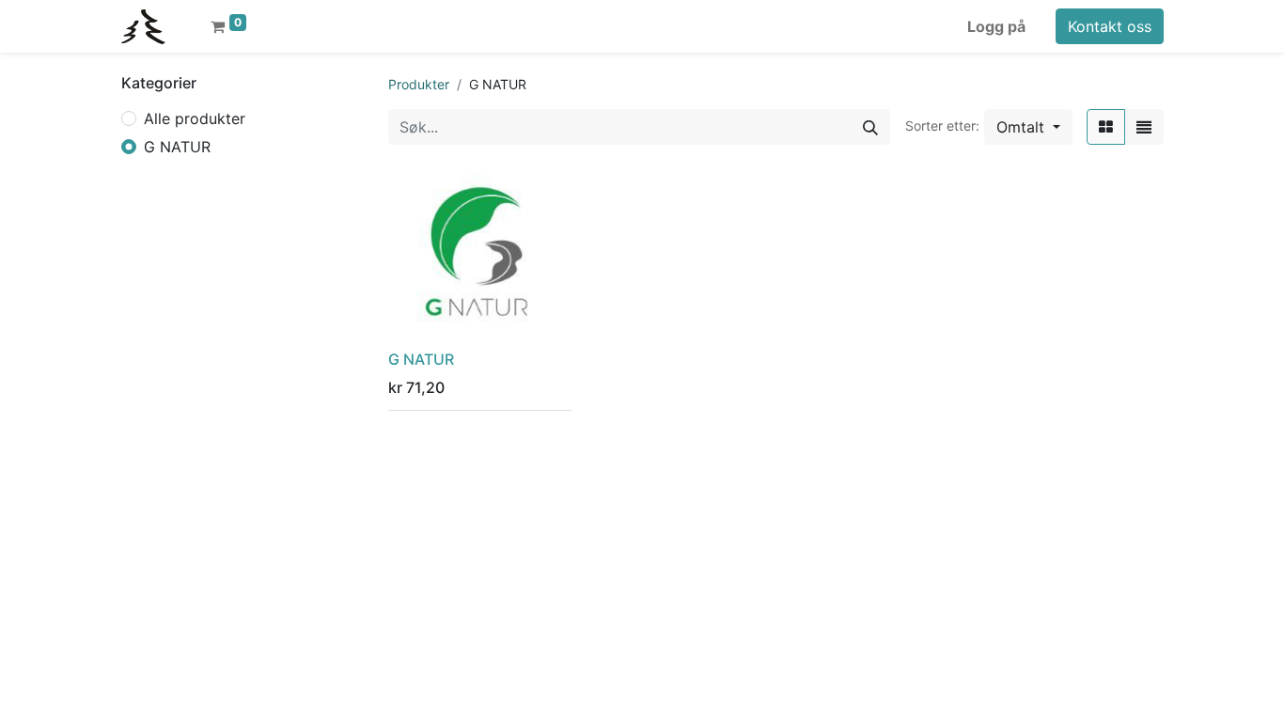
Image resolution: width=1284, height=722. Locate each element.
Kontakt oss (1109, 26)
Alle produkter (194, 118)
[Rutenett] (1106, 127)
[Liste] (1144, 127)
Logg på (996, 26)
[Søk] (870, 127)
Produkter (418, 84)
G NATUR (177, 146)
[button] (1028, 127)
